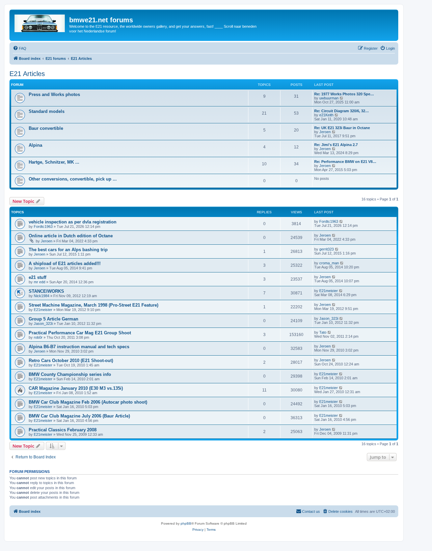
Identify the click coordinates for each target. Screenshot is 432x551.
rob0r (38, 337)
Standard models (46, 111)
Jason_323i (43, 323)
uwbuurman (329, 98)
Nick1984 (41, 296)
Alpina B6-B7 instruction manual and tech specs (79, 346)
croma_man (329, 263)
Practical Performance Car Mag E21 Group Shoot (80, 332)
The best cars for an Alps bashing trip (68, 249)
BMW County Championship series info (70, 374)
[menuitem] (19, 48)
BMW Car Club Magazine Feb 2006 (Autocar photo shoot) (88, 402)
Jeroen (325, 132)
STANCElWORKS (46, 291)
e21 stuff (37, 277)
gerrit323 (326, 249)
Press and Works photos (54, 94)
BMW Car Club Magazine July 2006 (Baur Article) (79, 415)
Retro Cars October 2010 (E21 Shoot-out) (71, 360)
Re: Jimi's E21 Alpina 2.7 (336, 145)
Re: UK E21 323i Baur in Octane (342, 128)
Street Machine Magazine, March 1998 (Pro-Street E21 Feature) (93, 305)
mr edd (39, 282)
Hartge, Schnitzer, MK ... (54, 162)
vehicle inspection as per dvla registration (72, 221)
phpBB (186, 523)
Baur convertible (46, 128)
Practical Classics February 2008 (63, 429)
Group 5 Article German (53, 318)
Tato (322, 332)
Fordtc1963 (43, 226)
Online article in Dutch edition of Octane (71, 235)
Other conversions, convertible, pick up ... (73, 179)
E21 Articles (27, 73)
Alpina (35, 145)
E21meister (328, 291)
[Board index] (40, 22)
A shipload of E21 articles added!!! (65, 263)
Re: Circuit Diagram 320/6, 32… (341, 111)
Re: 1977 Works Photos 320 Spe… (344, 94)
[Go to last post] (341, 221)
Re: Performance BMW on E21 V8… (345, 162)
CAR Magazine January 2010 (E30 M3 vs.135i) (76, 388)
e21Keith (326, 115)
